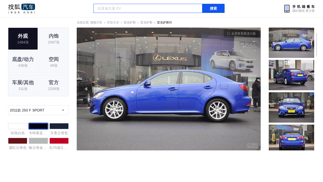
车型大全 (113, 22)
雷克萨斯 (130, 22)
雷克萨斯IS (164, 22)
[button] (123, 89)
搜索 (213, 8)
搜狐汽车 (21, 9)
